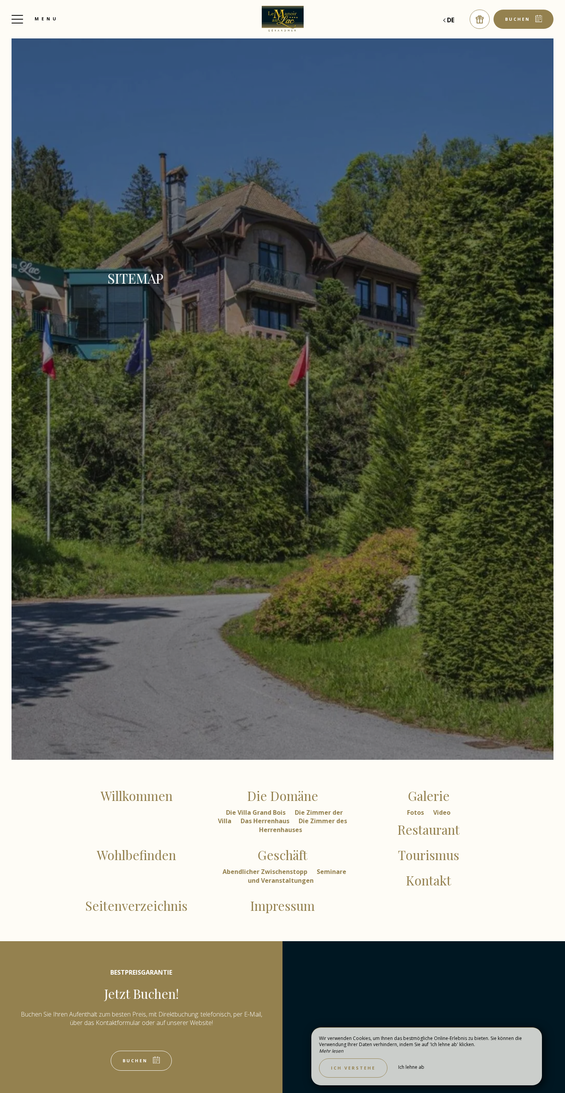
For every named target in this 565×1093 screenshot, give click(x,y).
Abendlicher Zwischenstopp (266, 871)
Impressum (282, 905)
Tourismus (428, 854)
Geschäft (282, 854)
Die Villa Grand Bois (256, 812)
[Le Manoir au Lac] (282, 19)
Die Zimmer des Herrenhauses (303, 825)
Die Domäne (282, 795)
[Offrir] (480, 19)
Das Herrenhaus (266, 821)
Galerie (429, 795)
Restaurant (428, 829)
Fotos (416, 812)
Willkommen (137, 795)
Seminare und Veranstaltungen (297, 875)
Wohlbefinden (136, 854)
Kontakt (428, 880)
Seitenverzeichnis (136, 905)
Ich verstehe (353, 1068)
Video (441, 812)
